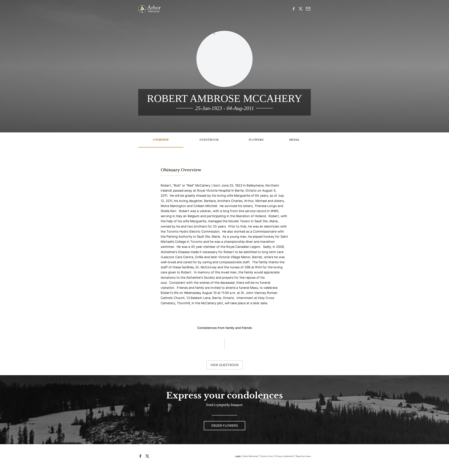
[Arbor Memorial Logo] (149, 9)
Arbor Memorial (250, 456)
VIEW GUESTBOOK (224, 365)
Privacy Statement (284, 456)
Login (238, 456)
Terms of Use (266, 456)
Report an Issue (303, 456)
